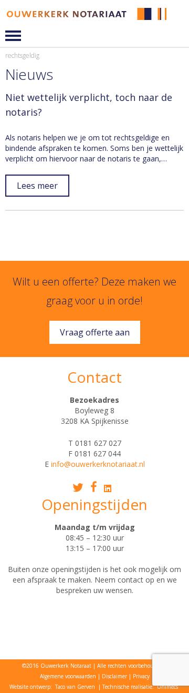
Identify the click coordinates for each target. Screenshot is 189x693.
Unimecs (167, 686)
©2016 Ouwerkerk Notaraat (56, 665)
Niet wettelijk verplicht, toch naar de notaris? (88, 104)
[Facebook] (94, 486)
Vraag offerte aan (95, 332)
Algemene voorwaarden (68, 676)
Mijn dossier (179, 14)
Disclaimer (114, 676)
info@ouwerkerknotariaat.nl (98, 464)
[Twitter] (77, 487)
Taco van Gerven (75, 686)
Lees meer (37, 185)
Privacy (141, 676)
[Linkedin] (107, 488)
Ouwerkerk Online (179, 22)
